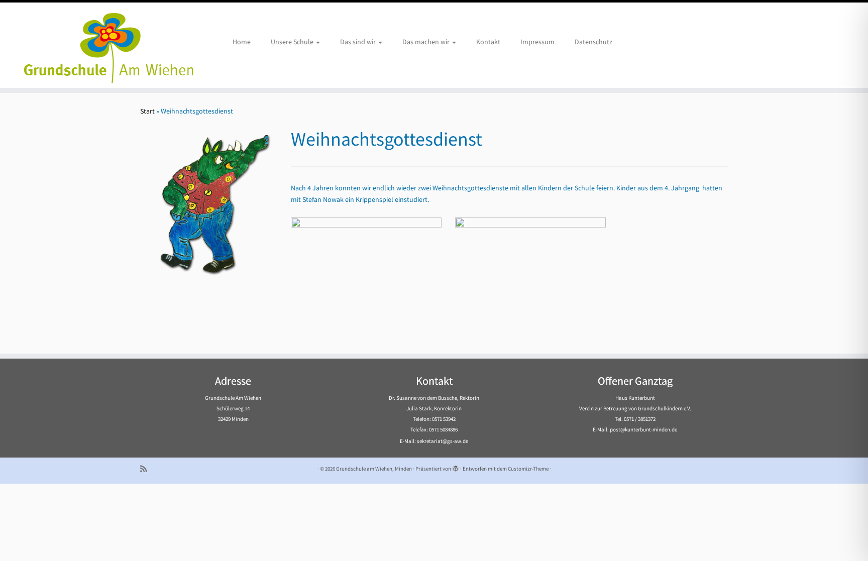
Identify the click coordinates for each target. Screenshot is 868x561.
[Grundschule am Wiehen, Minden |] (100, 45)
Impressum (537, 41)
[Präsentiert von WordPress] (455, 466)
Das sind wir (358, 41)
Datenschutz (593, 41)
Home (242, 41)
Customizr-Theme (528, 468)
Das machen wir (426, 41)
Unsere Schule (293, 41)
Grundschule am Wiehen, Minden (374, 468)
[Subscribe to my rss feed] (146, 469)
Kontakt (488, 41)
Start (147, 111)
